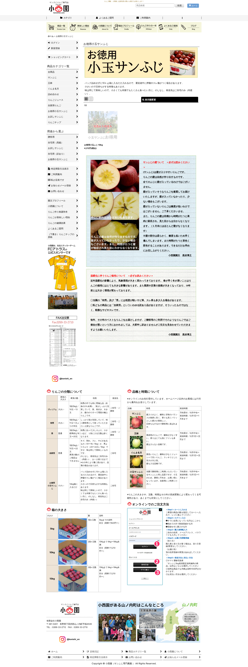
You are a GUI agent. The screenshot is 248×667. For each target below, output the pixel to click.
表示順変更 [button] (150, 99)
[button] (182, 18)
